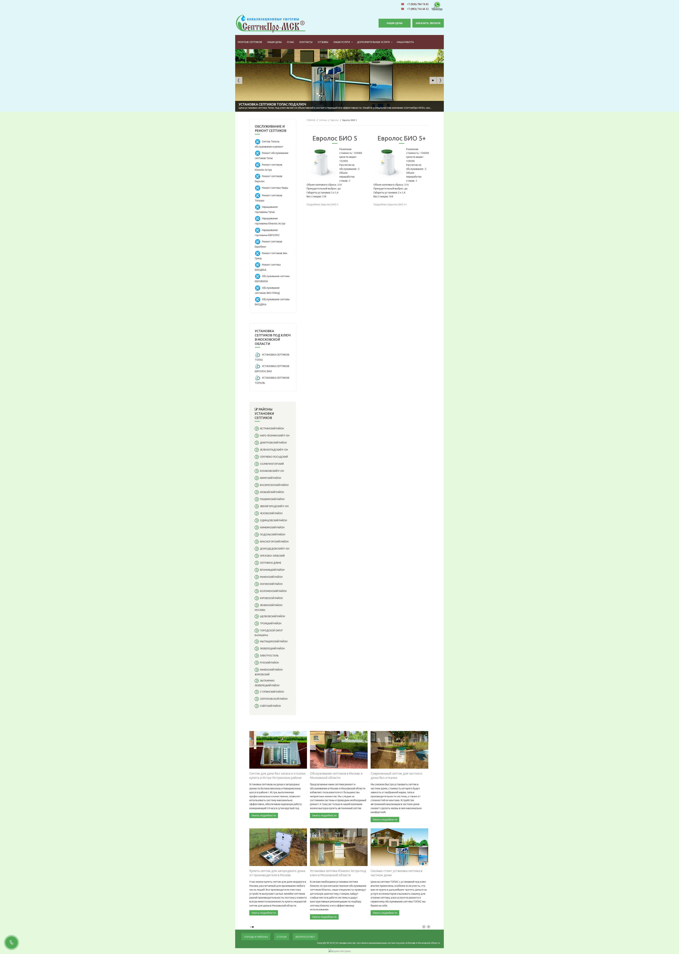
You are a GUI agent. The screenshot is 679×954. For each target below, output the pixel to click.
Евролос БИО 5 (334, 138)
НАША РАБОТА (405, 42)
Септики (323, 120)
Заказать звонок (428, 23)
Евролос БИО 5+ (402, 138)
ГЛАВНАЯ (311, 120)
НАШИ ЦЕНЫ (395, 23)
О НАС (290, 42)
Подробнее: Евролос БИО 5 (322, 204)
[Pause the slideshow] (433, 80)
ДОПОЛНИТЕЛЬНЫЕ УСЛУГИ (373, 42)
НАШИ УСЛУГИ (341, 42)
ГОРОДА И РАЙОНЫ (256, 936)
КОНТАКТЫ (306, 42)
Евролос (335, 120)
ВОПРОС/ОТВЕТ (305, 936)
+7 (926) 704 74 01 (418, 4)
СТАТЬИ (281, 936)
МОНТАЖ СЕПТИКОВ (250, 42)
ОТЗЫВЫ (323, 42)
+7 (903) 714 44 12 (418, 8)
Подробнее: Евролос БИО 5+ (390, 204)
